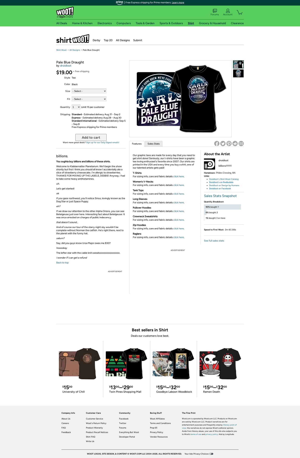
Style (67, 77)
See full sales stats (214, 240)
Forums (215, 14)
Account (227, 14)
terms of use (196, 434)
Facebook (123, 419)
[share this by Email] (241, 143)
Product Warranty (94, 428)
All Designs (123, 40)
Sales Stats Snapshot (220, 196)
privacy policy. (211, 434)
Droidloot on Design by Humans (224, 185)
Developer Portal (127, 437)
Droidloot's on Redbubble (221, 182)
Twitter (122, 423)
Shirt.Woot (72, 38)
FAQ (63, 428)
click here (178, 176)
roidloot (214, 188)
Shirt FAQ (90, 437)
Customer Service (94, 419)
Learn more (178, 2)
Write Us (90, 441)
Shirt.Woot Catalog (229, 179)
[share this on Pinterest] (229, 143)
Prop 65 (153, 428)
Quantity (65, 107)
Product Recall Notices (97, 432)
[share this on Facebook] (216, 143)
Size (67, 91)
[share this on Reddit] (235, 143)
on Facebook (224, 188)
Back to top (62, 262)
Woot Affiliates (157, 419)
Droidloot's (214, 179)
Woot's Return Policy (96, 423)
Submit (137, 40)
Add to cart (91, 137)
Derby (96, 40)
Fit (68, 99)
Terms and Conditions (160, 423)
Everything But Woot (129, 432)
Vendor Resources (159, 437)
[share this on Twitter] (223, 143)
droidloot (65, 65)
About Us (65, 419)
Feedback (66, 432)
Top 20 (108, 40)
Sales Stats (154, 143)
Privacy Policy (156, 432)
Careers (65, 423)
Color (67, 84)
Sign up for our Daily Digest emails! (102, 142)
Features (137, 143)
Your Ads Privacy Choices (197, 454)
